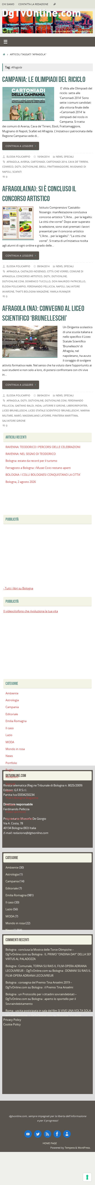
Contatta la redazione (33, 4)
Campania (12, 707)
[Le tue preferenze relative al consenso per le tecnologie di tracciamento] (87, 1177)
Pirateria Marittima (65, 415)
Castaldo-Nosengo (33, 271)
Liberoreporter (76, 405)
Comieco (7, 166)
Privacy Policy (12, 1020)
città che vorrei (57, 271)
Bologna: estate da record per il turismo (31, 461)
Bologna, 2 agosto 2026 (21, 482)
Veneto (10, 805)
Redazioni (12, 777)
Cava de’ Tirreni (78, 161)
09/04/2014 (43, 266)
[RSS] (47, 1134)
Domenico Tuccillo (38, 281)
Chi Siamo (8, 4)
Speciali (69, 156)
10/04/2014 (43, 156)
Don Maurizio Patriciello (68, 281)
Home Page (50, 1143)
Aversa (25, 161)
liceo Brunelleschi (14, 410)
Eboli (42, 166)
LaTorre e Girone (54, 405)
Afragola (13, 161)
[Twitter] (38, 1134)
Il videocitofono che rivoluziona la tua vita (30, 611)
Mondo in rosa (15, 749)
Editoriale (12, 714)
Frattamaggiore (58, 166)
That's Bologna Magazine (32, 291)
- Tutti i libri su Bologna (18, 588)
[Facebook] (57, 1134)
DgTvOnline (30, 166)
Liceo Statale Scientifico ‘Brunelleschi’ (53, 410)
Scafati (17, 171)
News (59, 156)
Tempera (70, 1147)
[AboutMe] (67, 1134)
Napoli (60, 286)
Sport (9, 791)
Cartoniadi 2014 (56, 161)
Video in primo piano (19, 819)
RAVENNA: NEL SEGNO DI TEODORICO (31, 454)
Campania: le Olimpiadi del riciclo (43, 79)
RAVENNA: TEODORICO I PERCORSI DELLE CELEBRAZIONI (43, 447)
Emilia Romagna (16, 721)
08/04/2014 (43, 395)
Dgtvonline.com (13, 281)
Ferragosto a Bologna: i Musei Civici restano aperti (38, 468)
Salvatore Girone (13, 420)
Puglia (9, 770)
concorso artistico (29, 276)
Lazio (9, 735)
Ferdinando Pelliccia (41, 286)
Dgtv (18, 166)
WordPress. (84, 1147)
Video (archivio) (16, 812)
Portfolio (11, 763)
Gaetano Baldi (24, 405)
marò (17, 415)
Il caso (10, 728)
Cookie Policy (12, 1024)
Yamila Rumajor (60, 291)
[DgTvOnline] (28, 1134)
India (38, 405)
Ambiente (12, 693)
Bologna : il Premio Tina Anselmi (52, 987)
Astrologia (12, 700)
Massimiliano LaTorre (37, 415)
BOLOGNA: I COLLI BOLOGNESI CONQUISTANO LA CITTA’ (43, 475)
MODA (10, 742)
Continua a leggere (19, 146)
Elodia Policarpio (18, 156)
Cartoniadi (38, 161)
